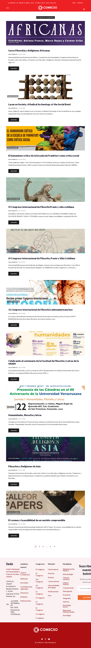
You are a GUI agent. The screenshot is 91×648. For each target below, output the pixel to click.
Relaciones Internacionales (68, 611)
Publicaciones (25, 601)
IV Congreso (39, 603)
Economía (66, 595)
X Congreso (40, 569)
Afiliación (24, 579)
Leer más (14, 68)
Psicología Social (67, 606)
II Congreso (40, 614)
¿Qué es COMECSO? (25, 574)
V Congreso (40, 598)
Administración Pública (68, 570)
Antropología (68, 574)
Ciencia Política (66, 583)
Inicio (74, 3)
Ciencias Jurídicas (66, 578)
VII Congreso (39, 586)
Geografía (67, 598)
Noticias (51, 573)
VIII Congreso (39, 580)
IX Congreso (39, 574)
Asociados (24, 583)
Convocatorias (53, 581)
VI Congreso (39, 593)
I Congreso (40, 618)
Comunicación (68, 588)
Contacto (80, 3)
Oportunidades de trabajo (53, 586)
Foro (49, 595)
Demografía (67, 591)
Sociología (67, 615)
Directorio (24, 593)
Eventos (51, 577)
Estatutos (24, 597)
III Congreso (39, 609)
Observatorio (53, 569)
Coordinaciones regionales (26, 588)
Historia (66, 602)
